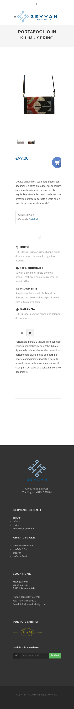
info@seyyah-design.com (33, 604)
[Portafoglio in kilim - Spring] (39, 107)
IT (36, 4)
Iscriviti (55, 655)
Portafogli (33, 219)
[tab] (22, 332)
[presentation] (22, 333)
